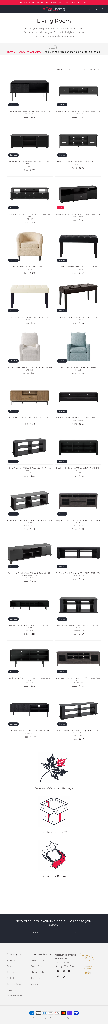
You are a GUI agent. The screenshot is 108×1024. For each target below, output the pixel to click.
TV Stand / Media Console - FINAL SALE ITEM (29, 418)
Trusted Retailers (39, 978)
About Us (11, 960)
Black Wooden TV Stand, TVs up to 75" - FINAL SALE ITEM (78, 732)
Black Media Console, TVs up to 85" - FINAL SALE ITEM (78, 469)
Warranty (35, 984)
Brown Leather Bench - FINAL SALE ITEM (78, 317)
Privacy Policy (13, 990)
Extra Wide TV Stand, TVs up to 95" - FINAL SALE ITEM (30, 215)
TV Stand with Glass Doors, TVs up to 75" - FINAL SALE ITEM (30, 163)
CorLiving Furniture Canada (49, 1018)
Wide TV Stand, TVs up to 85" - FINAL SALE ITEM (78, 162)
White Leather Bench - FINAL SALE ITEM (29, 317)
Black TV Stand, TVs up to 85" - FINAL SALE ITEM (78, 111)
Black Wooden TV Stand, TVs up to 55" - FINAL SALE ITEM (30, 469)
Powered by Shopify (67, 1018)
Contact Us (12, 978)
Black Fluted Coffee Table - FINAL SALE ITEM (29, 111)
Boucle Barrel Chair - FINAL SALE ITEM (30, 267)
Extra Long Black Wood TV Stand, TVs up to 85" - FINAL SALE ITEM (30, 574)
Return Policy (37, 966)
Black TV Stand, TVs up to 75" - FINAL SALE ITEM (78, 214)
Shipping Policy (38, 972)
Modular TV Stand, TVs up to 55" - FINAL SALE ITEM (29, 679)
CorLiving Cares (14, 984)
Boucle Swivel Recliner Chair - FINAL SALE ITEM (30, 367)
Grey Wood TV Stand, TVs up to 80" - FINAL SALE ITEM (78, 679)
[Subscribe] (75, 933)
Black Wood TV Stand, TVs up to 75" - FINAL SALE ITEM (29, 521)
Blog (9, 966)
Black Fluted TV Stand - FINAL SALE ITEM (30, 731)
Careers (10, 972)
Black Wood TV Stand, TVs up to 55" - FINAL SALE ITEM (78, 627)
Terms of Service (14, 996)
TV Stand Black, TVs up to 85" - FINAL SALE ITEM (78, 573)
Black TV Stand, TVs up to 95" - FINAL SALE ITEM (78, 418)
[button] (5, 9)
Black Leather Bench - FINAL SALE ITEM (78, 267)
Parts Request (37, 960)
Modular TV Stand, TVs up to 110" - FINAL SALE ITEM (29, 627)
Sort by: (59, 69)
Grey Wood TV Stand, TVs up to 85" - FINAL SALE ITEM (78, 521)
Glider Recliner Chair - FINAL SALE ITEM (78, 367)
